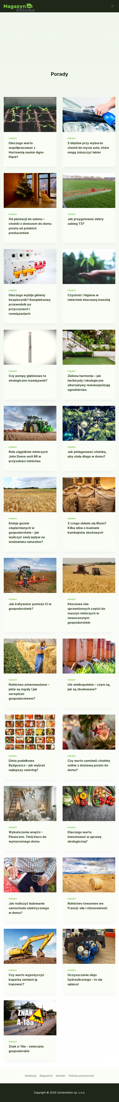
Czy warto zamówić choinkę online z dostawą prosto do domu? (89, 765)
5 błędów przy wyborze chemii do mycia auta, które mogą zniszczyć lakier (88, 147)
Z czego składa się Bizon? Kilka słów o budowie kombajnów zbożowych (87, 527)
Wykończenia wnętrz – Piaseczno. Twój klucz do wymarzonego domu (27, 836)
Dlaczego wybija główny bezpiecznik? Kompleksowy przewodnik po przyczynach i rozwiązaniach (30, 304)
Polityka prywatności (81, 1075)
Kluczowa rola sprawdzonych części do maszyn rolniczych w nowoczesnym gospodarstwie (86, 613)
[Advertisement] (59, 35)
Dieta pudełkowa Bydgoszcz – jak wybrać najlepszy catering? (27, 765)
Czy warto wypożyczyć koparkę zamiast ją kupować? (26, 979)
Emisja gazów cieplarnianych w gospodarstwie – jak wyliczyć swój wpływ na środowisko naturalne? (27, 532)
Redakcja (30, 1075)
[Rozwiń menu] (112, 6)
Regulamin (46, 1075)
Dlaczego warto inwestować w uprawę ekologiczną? (84, 836)
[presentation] (30, 114)
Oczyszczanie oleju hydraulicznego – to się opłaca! (85, 979)
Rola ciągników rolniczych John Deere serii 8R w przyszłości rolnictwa (28, 456)
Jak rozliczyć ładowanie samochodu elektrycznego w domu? (29, 908)
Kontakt (60, 1075)
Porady (13, 138)
